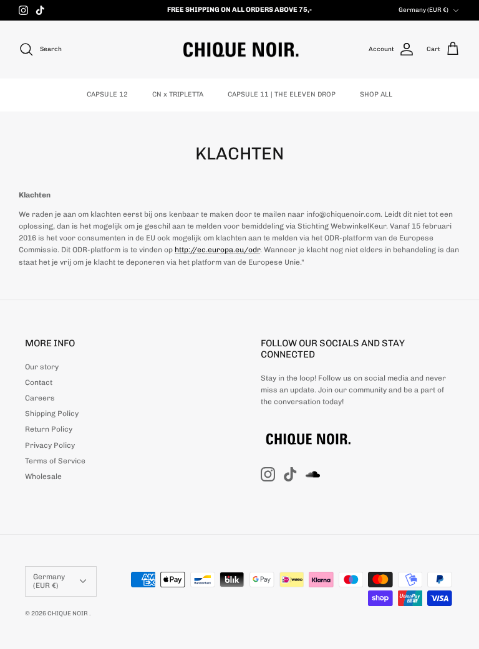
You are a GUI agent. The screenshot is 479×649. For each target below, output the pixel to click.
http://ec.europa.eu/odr (217, 249)
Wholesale (43, 476)
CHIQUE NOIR (68, 613)
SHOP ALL (376, 94)
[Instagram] (23, 10)
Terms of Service (55, 461)
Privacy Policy (50, 445)
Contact (38, 382)
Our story (42, 366)
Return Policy (48, 429)
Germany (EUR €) (423, 10)
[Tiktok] (40, 10)
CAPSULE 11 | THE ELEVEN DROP (282, 94)
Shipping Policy (52, 413)
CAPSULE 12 (107, 94)
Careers (40, 398)
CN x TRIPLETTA (177, 94)
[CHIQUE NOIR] (240, 49)
